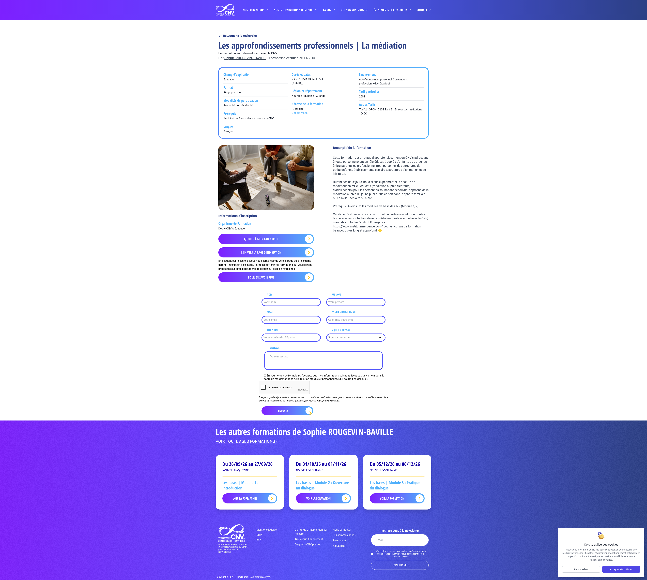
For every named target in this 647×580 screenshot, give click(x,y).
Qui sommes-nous (352, 10)
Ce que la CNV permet (307, 544)
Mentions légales (266, 529)
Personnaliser (581, 569)
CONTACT (422, 10)
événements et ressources (390, 10)
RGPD (260, 535)
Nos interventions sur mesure (294, 10)
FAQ (258, 540)
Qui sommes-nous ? (344, 535)
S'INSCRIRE (400, 565)
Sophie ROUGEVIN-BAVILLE (245, 58)
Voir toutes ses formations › (246, 441)
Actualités (339, 545)
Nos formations (253, 10)
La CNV (327, 10)
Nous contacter (342, 529)
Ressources (339, 540)
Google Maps (299, 112)
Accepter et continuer (621, 569)
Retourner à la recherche (240, 35)
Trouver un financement (309, 539)
